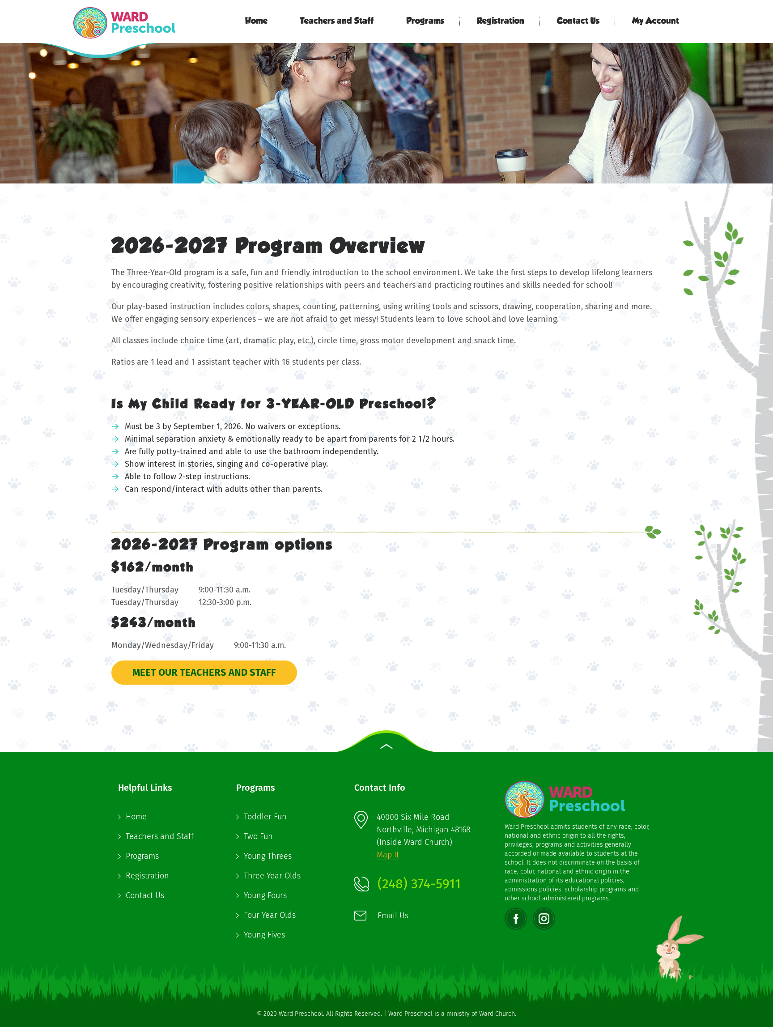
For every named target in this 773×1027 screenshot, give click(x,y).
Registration (500, 21)
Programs (425, 21)
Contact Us (578, 21)
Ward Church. (497, 1014)
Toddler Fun (265, 817)
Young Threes (268, 856)
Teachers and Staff (337, 21)
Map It (388, 855)
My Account (655, 21)
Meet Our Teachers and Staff (204, 672)
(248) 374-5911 (419, 884)
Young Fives (264, 935)
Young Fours (265, 895)
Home (256, 21)
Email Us (393, 915)
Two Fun (258, 836)
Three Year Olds (272, 876)
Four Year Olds (270, 915)
